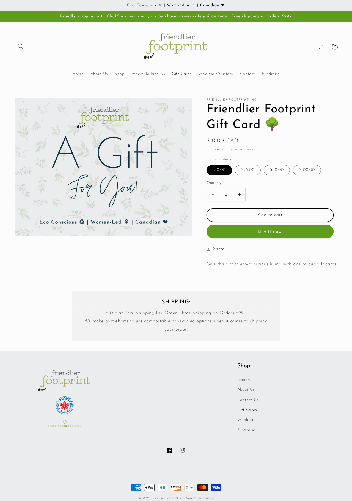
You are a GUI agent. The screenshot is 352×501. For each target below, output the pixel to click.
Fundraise (246, 430)
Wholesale (247, 420)
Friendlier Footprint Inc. (168, 498)
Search (243, 380)
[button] (21, 46)
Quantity (214, 183)
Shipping (214, 149)
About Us (246, 390)
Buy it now (270, 232)
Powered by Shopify (199, 498)
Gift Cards (247, 410)
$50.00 (277, 170)
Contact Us (247, 400)
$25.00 (247, 170)
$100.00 (307, 170)
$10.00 (219, 170)
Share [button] (218, 249)
